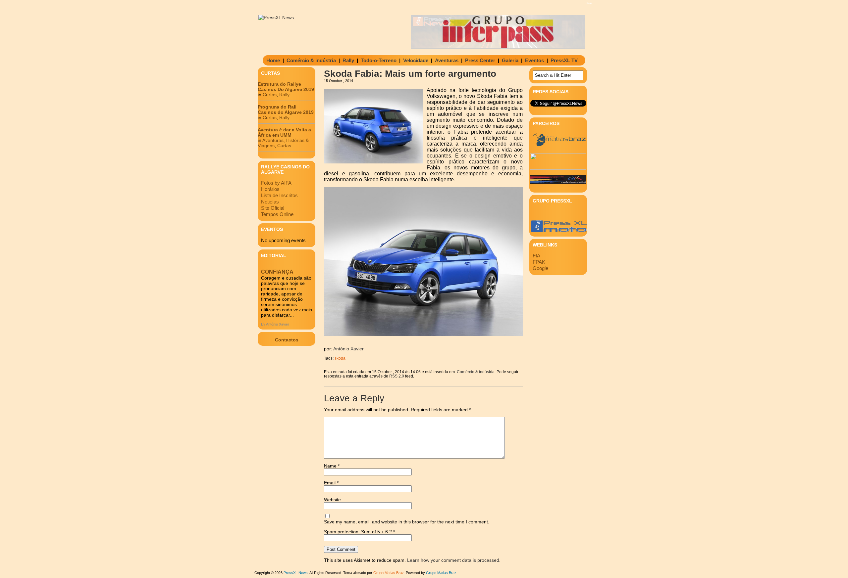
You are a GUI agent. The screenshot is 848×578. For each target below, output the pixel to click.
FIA (536, 255)
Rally (348, 60)
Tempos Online (277, 214)
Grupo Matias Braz (441, 573)
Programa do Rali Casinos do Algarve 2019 (286, 109)
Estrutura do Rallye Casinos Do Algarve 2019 (286, 86)
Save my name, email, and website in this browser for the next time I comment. (406, 521)
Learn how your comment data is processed (453, 560)
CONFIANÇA (277, 272)
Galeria (510, 60)
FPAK (539, 262)
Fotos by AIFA (276, 183)
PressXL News (296, 573)
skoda (340, 358)
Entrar (588, 3)
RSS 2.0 (396, 376)
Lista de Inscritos (279, 195)
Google (540, 268)
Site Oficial (272, 208)
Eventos (534, 60)
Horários (270, 189)
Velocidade (415, 60)
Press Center (480, 60)
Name (332, 465)
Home (273, 60)
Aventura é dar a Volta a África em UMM (284, 132)
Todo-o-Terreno (379, 60)
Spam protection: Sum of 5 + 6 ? (358, 531)
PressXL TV (564, 60)
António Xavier (348, 348)
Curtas (270, 94)
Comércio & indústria (311, 60)
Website (332, 499)
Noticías (270, 201)
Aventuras (446, 60)
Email (331, 482)
